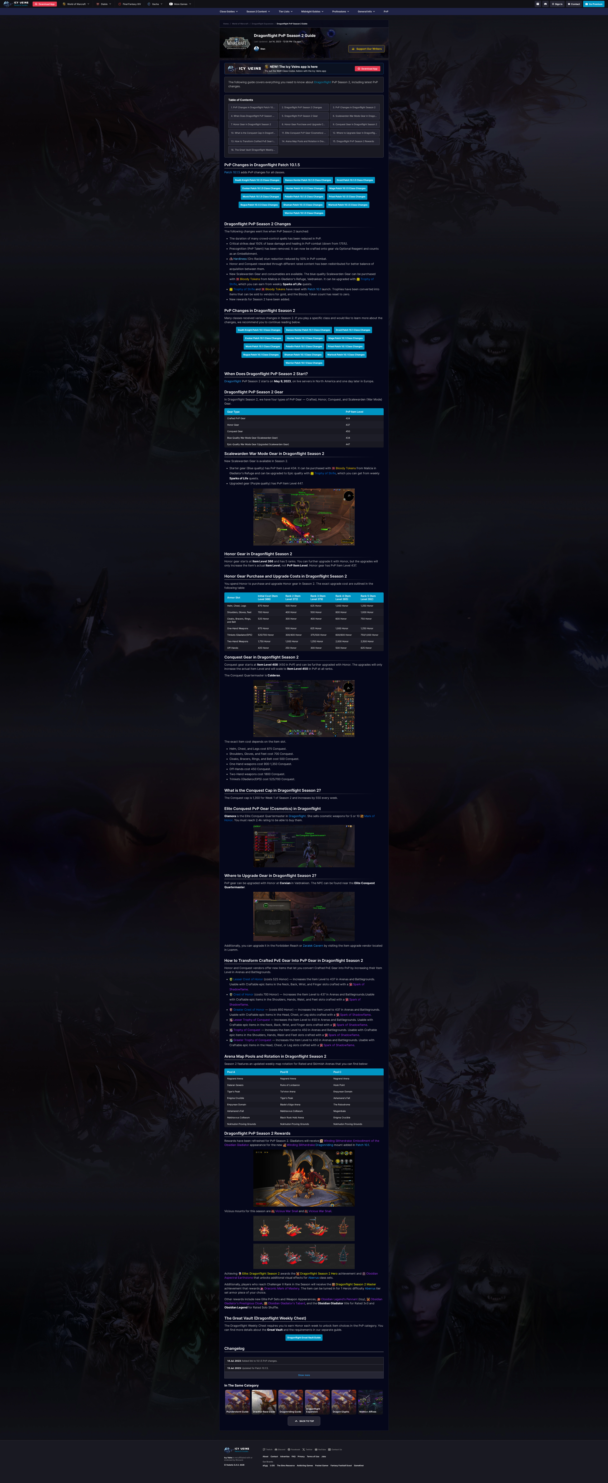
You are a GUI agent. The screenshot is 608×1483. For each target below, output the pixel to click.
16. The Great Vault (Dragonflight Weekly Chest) (254, 149)
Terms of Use (313, 1456)
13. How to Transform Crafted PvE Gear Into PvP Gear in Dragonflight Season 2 (254, 141)
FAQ (293, 1456)
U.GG (272, 1465)
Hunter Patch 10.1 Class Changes (305, 338)
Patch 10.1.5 (232, 172)
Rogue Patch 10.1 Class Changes (261, 354)
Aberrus (313, 1277)
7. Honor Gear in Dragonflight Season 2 (251, 124)
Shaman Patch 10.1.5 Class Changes (303, 204)
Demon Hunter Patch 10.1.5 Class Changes (308, 180)
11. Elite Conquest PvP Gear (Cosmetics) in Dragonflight (305, 132)
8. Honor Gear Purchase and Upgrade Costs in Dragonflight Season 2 (305, 124)
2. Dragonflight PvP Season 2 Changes (302, 107)
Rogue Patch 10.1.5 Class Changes (259, 204)
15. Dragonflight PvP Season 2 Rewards (353, 141)
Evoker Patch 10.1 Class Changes (263, 338)
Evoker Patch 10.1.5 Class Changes (261, 188)
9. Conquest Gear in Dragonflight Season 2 (355, 124)
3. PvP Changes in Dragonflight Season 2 (354, 107)
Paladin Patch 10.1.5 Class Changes (304, 196)
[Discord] (545, 4)
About (265, 1456)
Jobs (323, 1456)
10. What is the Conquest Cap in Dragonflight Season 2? (254, 132)
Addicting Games (305, 1465)
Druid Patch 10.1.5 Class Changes (355, 180)
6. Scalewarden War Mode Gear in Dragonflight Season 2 (356, 116)
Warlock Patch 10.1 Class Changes (346, 354)
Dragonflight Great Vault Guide (304, 1337)
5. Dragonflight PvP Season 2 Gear (300, 116)
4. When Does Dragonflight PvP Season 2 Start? (254, 116)
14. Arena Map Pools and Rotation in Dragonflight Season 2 (305, 141)
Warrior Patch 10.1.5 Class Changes (304, 213)
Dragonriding (324, 1145)
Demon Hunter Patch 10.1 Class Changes (308, 330)
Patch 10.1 (314, 289)
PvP (386, 11)
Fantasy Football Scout (341, 1465)
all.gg (265, 1465)
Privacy (301, 1456)
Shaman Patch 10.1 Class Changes (303, 354)
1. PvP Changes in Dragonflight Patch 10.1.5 (253, 107)
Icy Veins (228, 1457)
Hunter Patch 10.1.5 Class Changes (305, 188)
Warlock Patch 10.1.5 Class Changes (347, 204)
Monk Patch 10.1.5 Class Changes (261, 196)
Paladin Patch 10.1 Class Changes (304, 346)
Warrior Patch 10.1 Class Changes (304, 362)
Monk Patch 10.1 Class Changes (263, 346)
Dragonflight (322, 82)
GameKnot (359, 1465)
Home (226, 23)
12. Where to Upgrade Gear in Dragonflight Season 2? (356, 132)
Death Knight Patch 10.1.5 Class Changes (257, 180)
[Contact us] (538, 4)
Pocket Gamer (321, 1465)
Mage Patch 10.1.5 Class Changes (347, 188)
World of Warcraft (240, 23)
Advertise (284, 1456)
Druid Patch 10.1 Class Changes (353, 330)
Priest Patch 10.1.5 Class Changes (347, 196)
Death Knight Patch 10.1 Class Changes (259, 330)
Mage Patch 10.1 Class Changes (345, 338)
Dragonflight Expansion (262, 23)
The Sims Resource (286, 1465)
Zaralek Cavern (313, 945)
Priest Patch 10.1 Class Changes (345, 346)
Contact (274, 1456)
